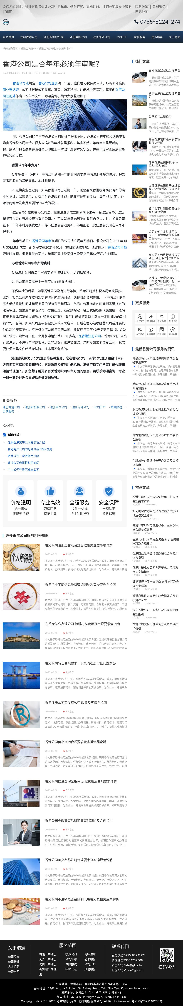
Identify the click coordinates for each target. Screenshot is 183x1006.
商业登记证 (11, 90)
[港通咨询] (6, 22)
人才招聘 (13, 966)
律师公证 (71, 969)
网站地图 (141, 12)
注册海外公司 (101, 37)
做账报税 (116, 407)
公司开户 (122, 37)
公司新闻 (13, 961)
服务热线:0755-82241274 (128, 955)
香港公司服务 (28, 48)
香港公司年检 (117, 247)
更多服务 (157, 37)
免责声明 (13, 971)
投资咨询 (71, 954)
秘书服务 (90, 959)
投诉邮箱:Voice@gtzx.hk (128, 970)
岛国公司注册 (47, 964)
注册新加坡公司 (54, 37)
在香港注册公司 (89, 336)
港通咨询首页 (10, 48)
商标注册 (90, 954)
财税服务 (139, 37)
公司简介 (13, 956)
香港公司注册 (48, 83)
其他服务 (90, 969)
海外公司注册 (47, 959)
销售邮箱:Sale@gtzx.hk (127, 965)
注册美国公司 (78, 37)
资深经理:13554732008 (127, 960)
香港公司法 (21, 83)
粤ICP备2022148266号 (147, 1001)
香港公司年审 (41, 241)
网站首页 (8, 37)
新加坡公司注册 (47, 971)
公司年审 (71, 959)
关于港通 (174, 37)
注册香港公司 (28, 37)
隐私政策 (141, 7)
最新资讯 (159, 7)
